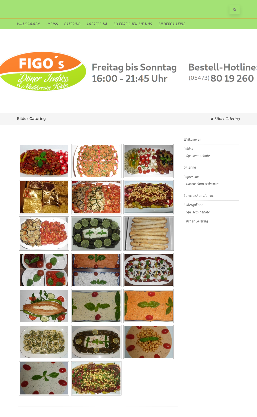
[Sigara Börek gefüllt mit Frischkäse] (148, 233)
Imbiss (52, 24)
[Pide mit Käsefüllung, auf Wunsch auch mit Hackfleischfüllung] (44, 306)
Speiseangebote (198, 156)
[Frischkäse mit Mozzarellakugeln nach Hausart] (148, 342)
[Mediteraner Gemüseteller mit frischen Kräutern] (96, 378)
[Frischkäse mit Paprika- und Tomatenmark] (148, 306)
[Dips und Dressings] (44, 270)
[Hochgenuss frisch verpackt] (44, 197)
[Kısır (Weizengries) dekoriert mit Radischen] (96, 161)
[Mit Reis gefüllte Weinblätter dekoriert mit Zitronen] (96, 233)
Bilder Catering (197, 221)
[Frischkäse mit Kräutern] (44, 378)
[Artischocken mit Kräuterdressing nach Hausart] (44, 342)
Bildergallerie (171, 24)
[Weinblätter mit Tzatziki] (96, 342)
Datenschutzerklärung (202, 184)
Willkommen (28, 24)
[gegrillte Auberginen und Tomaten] (44, 233)
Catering (72, 24)
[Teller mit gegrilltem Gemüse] (96, 197)
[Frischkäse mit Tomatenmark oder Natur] (96, 270)
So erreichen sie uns (132, 24)
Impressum (97, 24)
